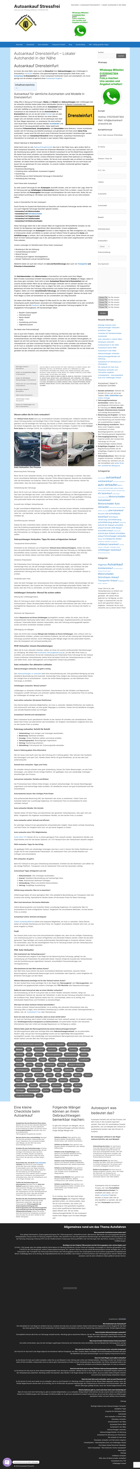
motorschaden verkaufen (115, 507)
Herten (46, 1090)
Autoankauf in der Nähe (107, 351)
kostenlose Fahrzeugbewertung (50, 653)
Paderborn (50, 1065)
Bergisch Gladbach (76, 1065)
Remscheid (37, 1070)
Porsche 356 (103, 514)
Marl (58, 1075)
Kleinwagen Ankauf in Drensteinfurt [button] (22, 367)
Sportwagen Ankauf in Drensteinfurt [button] (22, 390)
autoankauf (113, 477)
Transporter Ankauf (58, 44)
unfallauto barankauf (108, 544)
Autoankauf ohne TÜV (118, 1461)
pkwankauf (105, 510)
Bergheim (57, 1090)
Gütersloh (68, 1070)
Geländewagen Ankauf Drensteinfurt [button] (22, 399)
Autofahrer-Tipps (104, 330)
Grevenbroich (33, 1090)
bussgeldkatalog (113, 1319)
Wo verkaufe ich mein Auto (108, 367)
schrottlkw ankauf (105, 530)
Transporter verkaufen (55, 1044)
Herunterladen (122, 1319)
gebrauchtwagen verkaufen (109, 490)
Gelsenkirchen (71, 1054)
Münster (39, 1054)
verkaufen (28, 74)
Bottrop (61, 1065)
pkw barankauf (115, 510)
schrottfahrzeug (114, 520)
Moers (48, 1070)
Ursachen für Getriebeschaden (110, 333)
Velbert (67, 1075)
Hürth (76, 1090)
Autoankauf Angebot (54, 78)
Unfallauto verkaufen (119, 1456)
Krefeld (19, 1060)
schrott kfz (122, 522)
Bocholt (33, 1085)
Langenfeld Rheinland (24, 1095)
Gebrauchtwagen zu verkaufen (29, 674)
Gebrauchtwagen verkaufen (108, 353)
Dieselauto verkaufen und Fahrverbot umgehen (110, 1440)
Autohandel (102, 336)
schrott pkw (117, 530)
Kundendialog (80, 44)
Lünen (49, 1075)
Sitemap (123, 1401)
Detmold (63, 1080)
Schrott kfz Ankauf (106, 525)
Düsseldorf (39, 1049)
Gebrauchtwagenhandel (43, 147)
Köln (28, 1049)
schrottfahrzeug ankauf (108, 522)
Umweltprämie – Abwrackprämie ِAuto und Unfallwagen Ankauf (105, 1442)
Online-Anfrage (104, 398)
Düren (29, 1075)
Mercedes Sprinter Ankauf (104, 571)
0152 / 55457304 (112, 395)
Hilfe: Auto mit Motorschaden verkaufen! (112, 1458)
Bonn (29, 1054)
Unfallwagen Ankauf (119, 1463)
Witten (79, 1070)
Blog (70, 44)
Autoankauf (30, 44)
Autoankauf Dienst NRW (107, 348)
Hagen (42, 1060)
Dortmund (52, 1049)
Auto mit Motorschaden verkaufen (29, 1044)
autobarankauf (105, 481)
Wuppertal (85, 1049)
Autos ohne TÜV (20, 837)
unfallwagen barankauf (109, 550)
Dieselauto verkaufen (106, 342)
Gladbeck (29, 1080)
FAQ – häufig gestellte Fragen (99, 44)
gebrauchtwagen (109, 488)
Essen (62, 1049)
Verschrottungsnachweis (104, 552)
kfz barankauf (105, 493)
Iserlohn (19, 1075)
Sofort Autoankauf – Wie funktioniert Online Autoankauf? (107, 1448)
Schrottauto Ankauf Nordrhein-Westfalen (112, 1445)
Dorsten (52, 1080)
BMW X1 (120, 485)
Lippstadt (44, 1085)
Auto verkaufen (43, 44)
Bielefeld (19, 1054)
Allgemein (102, 564)
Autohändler (55, 124)
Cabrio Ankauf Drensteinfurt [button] (24, 395)
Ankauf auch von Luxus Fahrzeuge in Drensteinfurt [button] (26, 384)
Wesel (67, 1090)
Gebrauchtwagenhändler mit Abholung (113, 1432)
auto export (116, 481)
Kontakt (49, 114)
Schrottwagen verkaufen (115, 536)
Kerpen (67, 1085)
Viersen (88, 1075)
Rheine (18, 1080)
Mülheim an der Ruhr (67, 1060)
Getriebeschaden (35, 214)
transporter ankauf (113, 539)
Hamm (52, 1060)
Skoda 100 (101, 539)
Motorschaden (106, 573)
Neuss (38, 1065)
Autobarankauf (105, 568)
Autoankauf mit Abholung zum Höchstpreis (111, 1435)
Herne (29, 1065)
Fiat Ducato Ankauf (117, 568)
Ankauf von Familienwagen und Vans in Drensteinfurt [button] (25, 405)
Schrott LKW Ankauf (113, 528)
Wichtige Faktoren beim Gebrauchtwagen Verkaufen (108, 1406)
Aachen (84, 1054)
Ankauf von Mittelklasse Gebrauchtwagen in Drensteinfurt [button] (26, 379)
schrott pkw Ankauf (106, 533)
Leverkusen (84, 1060)
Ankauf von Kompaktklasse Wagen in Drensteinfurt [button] (26, 373)
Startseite (75, 5)
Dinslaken (56, 1085)
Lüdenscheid (21, 1085)
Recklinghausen (22, 1070)
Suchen (101, 52)
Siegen (57, 1070)
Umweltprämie (113, 541)
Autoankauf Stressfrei (37, 6)
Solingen (19, 1065)
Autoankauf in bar (34, 1012)
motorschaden (116, 493)
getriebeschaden (121, 490)
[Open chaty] (7, 1462)
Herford (78, 1085)
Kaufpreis (35, 305)
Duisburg (73, 1049)
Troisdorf (41, 1080)
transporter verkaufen (104, 541)
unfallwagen (106, 547)
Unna (39, 1095)
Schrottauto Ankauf (108, 577)
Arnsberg (74, 1080)
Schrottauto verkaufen (76, 1044)
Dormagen (20, 1090)
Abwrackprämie (102, 478)
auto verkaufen (108, 484)
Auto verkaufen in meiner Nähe (110, 339)
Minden (77, 1075)
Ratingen (39, 1075)
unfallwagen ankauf (115, 547)
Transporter (82, 264)
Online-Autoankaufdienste (24, 922)
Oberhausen (31, 1060)
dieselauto (100, 488)
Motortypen (122, 1450)
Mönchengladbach (54, 1054)
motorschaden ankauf (103, 497)
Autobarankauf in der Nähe (108, 345)
